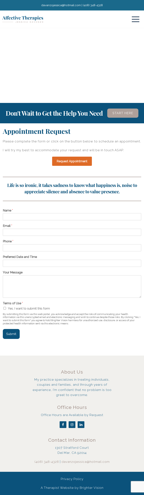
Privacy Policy (72, 479)
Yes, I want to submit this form (29, 308)
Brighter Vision (92, 488)
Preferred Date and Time (20, 257)
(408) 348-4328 (46, 462)
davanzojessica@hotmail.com (86, 462)
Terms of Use (13, 303)
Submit (11, 334)
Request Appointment (72, 161)
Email (7, 226)
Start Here (122, 113)
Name (8, 210)
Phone (8, 241)
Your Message (12, 272)
